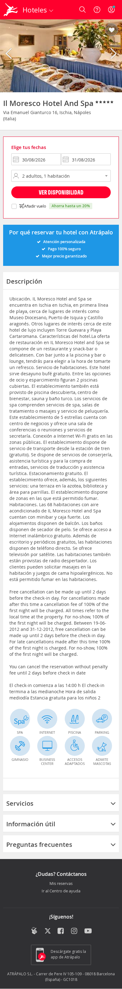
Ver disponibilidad (61, 192)
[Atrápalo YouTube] (88, 931)
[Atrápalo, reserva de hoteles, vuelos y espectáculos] (11, 9)
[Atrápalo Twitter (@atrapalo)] (47, 931)
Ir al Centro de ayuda (61, 891)
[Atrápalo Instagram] (74, 931)
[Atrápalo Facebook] (61, 931)
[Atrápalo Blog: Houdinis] (34, 931)
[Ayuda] (97, 9)
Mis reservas (61, 883)
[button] (111, 30)
